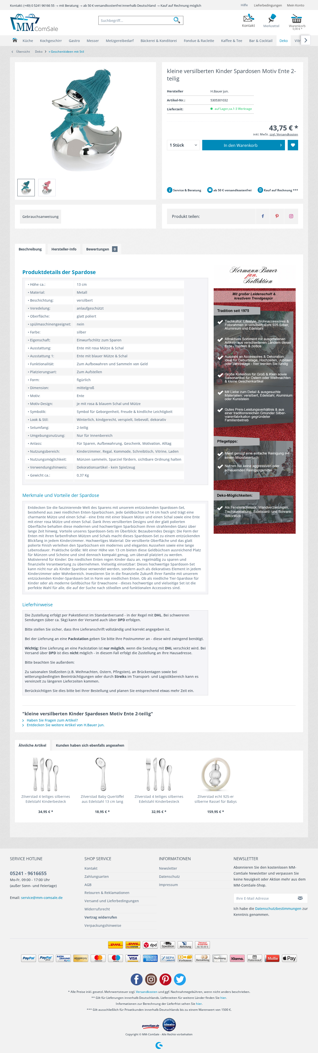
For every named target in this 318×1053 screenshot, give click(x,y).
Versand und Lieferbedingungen (111, 900)
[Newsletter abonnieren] (300, 898)
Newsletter (168, 868)
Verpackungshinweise (102, 925)
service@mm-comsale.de (42, 897)
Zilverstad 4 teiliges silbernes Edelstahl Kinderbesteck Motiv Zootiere (159, 799)
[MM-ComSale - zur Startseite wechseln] (34, 22)
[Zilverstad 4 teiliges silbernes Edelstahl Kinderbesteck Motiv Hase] (45, 774)
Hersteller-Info (64, 249)
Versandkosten (147, 992)
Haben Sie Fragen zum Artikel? (52, 720)
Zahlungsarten (96, 876)
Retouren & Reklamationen (106, 892)
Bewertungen (101, 249)
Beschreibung (30, 249)
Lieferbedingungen (268, 5)
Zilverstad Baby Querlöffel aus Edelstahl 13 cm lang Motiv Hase (102, 799)
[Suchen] (178, 20)
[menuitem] (140, 20)
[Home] (15, 40)
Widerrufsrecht (97, 909)
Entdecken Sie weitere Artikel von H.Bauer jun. (65, 725)
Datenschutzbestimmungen (278, 908)
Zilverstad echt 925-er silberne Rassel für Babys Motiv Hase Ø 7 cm (216, 799)
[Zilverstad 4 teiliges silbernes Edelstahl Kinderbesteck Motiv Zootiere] (159, 774)
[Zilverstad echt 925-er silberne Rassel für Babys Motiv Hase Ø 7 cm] (215, 774)
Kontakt (90, 868)
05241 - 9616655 (28, 873)
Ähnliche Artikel (32, 745)
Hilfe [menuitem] (244, 5)
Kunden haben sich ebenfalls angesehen (90, 745)
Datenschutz (169, 876)
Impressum (168, 884)
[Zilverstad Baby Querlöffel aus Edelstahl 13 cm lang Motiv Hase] (102, 774)
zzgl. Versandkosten (284, 134)
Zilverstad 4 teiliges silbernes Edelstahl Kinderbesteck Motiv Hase (45, 799)
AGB (87, 884)
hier (223, 998)
